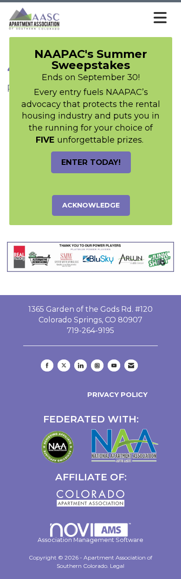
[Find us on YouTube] (114, 365)
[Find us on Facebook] (47, 365)
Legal (117, 565)
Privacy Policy (116, 394)
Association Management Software (90, 539)
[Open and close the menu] (116, 18)
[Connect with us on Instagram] (97, 365)
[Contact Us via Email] (131, 365)
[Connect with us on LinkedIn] (80, 365)
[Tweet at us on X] (64, 365)
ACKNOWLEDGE (91, 205)
